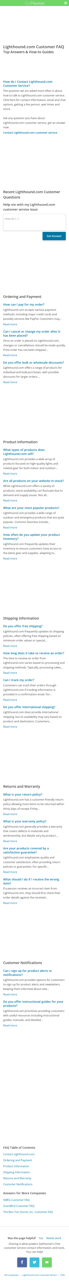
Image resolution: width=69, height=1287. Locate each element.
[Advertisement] (34, 162)
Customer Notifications (17, 1184)
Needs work (53, 1238)
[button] (65, 3)
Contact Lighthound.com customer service (30, 132)
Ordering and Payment (17, 1160)
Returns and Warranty (17, 1178)
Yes (41, 1238)
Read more (10, 324)
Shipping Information (16, 1172)
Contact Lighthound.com (18, 1154)
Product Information (16, 1166)
